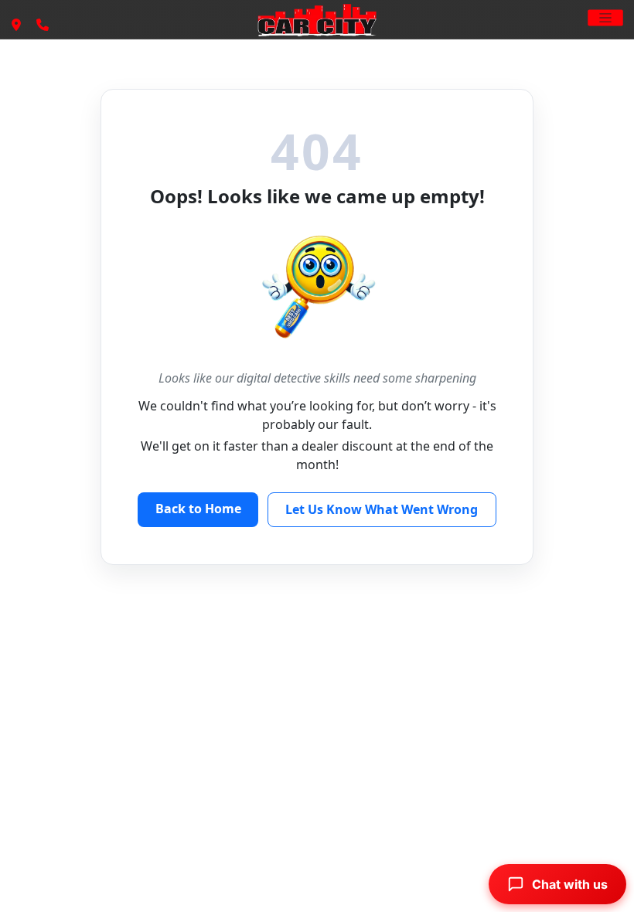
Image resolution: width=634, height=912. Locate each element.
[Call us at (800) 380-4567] (42, 25)
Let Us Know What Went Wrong (381, 509)
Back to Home (198, 508)
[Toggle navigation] (605, 17)
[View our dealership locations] (16, 25)
